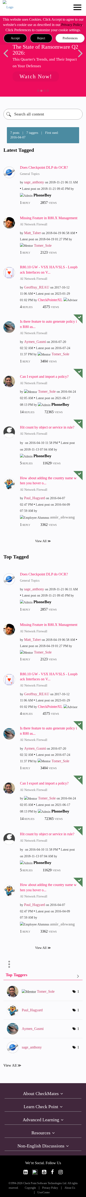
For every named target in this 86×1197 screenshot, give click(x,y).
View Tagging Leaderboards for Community (43, 976)
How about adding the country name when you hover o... (48, 480)
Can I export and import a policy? (44, 376)
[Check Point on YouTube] (44, 1172)
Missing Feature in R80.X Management (48, 218)
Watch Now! (35, 76)
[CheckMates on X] (35, 1172)
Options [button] (9, 964)
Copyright (30, 1187)
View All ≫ (43, 541)
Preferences (70, 38)
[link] (26, 1172)
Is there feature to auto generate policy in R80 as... (48, 324)
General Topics (29, 174)
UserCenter (43, 1192)
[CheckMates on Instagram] (61, 1172)
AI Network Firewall (33, 224)
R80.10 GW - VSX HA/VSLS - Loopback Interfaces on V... (49, 269)
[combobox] (43, 114)
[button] (15, 38)
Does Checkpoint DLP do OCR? (44, 167)
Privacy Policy (71, 25)
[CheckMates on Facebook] (52, 1172)
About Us (69, 1187)
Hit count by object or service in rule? (47, 427)
